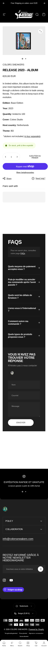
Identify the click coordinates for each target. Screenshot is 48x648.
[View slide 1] (22, 491)
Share (8, 178)
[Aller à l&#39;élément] (22, 58)
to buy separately (32, 136)
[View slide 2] (25, 491)
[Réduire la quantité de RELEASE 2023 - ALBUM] (5, 157)
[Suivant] (44, 3)
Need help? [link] (40, 178)
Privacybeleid (23, 633)
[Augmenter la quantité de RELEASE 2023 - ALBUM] (17, 157)
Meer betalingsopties (25, 172)
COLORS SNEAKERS (13, 65)
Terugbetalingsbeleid (11, 633)
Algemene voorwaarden (36, 633)
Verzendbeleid (24, 636)
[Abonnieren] (40, 569)
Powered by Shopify (36, 629)
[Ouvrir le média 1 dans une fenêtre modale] (40, 31)
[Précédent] (4, 3)
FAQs (22, 253)
